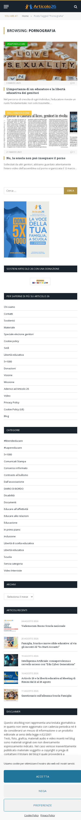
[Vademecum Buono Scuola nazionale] (11, 625)
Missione (9, 382)
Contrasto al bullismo (16, 475)
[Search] (75, 6)
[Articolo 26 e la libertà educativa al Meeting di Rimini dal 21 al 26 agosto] (11, 678)
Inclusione (10, 536)
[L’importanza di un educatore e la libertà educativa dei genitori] (40, 61)
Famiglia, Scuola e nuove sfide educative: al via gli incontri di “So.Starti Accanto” (48, 645)
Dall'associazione (18, 113)
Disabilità (9, 495)
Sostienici (9, 320)
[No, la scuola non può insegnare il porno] (40, 130)
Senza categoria (13, 563)
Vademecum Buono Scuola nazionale (43, 626)
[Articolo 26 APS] (40, 7)
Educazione (10, 522)
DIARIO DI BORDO (14, 488)
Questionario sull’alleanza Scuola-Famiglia (46, 695)
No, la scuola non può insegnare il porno (35, 158)
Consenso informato (16, 468)
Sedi (6, 348)
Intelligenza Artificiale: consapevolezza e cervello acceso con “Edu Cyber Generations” (48, 662)
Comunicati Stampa (15, 461)
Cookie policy (11, 341)
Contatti (8, 313)
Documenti (10, 502)
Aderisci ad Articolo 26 (16, 388)
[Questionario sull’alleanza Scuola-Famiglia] (11, 695)
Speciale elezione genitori (19, 334)
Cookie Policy (31, 815)
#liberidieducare (13, 440)
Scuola (8, 557)
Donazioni (10, 368)
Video (7, 395)
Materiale (9, 327)
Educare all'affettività (16, 509)
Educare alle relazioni (16, 516)
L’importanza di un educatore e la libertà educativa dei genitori (35, 91)
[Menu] (6, 6)
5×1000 (8, 361)
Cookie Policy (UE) (14, 409)
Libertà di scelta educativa (19, 543)
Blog (6, 416)
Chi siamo (9, 307)
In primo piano (12, 529)
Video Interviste (13, 570)
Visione (8, 375)
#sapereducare (16, 44)
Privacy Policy (47, 815)
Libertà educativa (14, 354)
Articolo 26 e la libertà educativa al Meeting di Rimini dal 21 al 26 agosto (48, 680)
